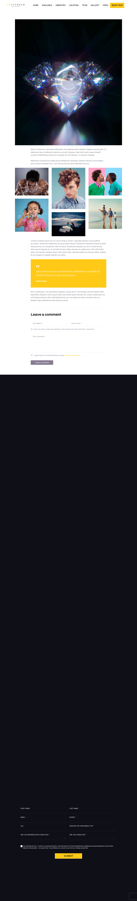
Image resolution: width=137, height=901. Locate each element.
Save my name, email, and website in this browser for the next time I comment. (64, 329)
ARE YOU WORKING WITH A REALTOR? (35, 835)
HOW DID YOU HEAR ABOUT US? (81, 826)
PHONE (72, 817)
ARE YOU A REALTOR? (77, 835)
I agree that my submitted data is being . (57, 355)
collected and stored (72, 355)
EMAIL (23, 817)
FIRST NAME (26, 808)
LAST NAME (74, 808)
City (22, 826)
